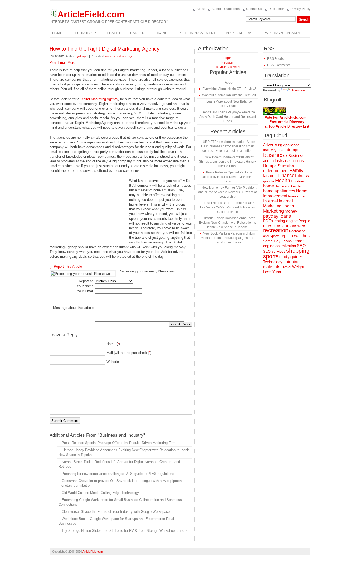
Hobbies (298, 181)
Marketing (273, 211)
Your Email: (86, 291)
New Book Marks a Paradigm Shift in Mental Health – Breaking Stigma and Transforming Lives (228, 238)
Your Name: (86, 286)
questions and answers (284, 225)
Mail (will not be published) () (128, 353)
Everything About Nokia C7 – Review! (229, 89)
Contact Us (254, 9)
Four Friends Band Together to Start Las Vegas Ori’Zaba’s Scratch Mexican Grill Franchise (227, 207)
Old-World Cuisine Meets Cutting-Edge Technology (100, 493)
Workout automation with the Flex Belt (229, 95)
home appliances (279, 191)
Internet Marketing (278, 203)
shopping (297, 250)
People (304, 220)
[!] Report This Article (66, 267)
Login (227, 58)
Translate (298, 90)
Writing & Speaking (283, 33)
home (268, 185)
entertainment (276, 170)
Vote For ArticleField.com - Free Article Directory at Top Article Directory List (287, 121)
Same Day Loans (277, 241)
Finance (162, 33)
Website (112, 362)
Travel (286, 267)
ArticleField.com (90, 14)
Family (296, 170)
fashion (270, 175)
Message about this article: (74, 308)
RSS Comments (278, 65)
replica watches (295, 235)
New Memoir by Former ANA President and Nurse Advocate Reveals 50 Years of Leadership (227, 192)
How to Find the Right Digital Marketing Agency (104, 49)
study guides (291, 256)
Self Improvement (198, 33)
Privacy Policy (300, 9)
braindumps (288, 150)
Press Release (240, 33)
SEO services (274, 251)
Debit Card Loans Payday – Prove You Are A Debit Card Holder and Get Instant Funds (228, 116)
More (71, 63)
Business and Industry (117, 56)
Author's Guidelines (226, 9)
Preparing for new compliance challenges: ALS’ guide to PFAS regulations (118, 474)
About (201, 9)
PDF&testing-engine (280, 221)
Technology (84, 33)
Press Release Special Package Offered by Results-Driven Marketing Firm (119, 443)
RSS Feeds (275, 59)
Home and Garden (288, 186)
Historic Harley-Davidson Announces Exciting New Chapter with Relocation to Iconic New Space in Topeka (227, 222)
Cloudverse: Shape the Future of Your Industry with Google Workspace (116, 512)
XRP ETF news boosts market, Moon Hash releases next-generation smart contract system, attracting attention (228, 146)
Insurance (296, 196)
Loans (288, 205)
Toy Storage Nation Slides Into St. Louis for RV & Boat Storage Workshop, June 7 (124, 531)
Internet (270, 200)
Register (227, 62)
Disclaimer (276, 9)
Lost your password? (227, 67)
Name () (113, 344)
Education (285, 166)
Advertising (272, 145)
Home (57, 33)
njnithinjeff (82, 56)
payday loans (277, 216)
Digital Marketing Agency (99, 99)
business (275, 154)
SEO (301, 245)
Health (113, 33)
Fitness (302, 175)
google (268, 181)
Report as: (87, 281)
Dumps (269, 165)
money (291, 211)
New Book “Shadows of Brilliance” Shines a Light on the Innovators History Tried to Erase (227, 161)
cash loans (294, 160)
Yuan (276, 272)
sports (271, 256)
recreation (275, 230)
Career (137, 33)
